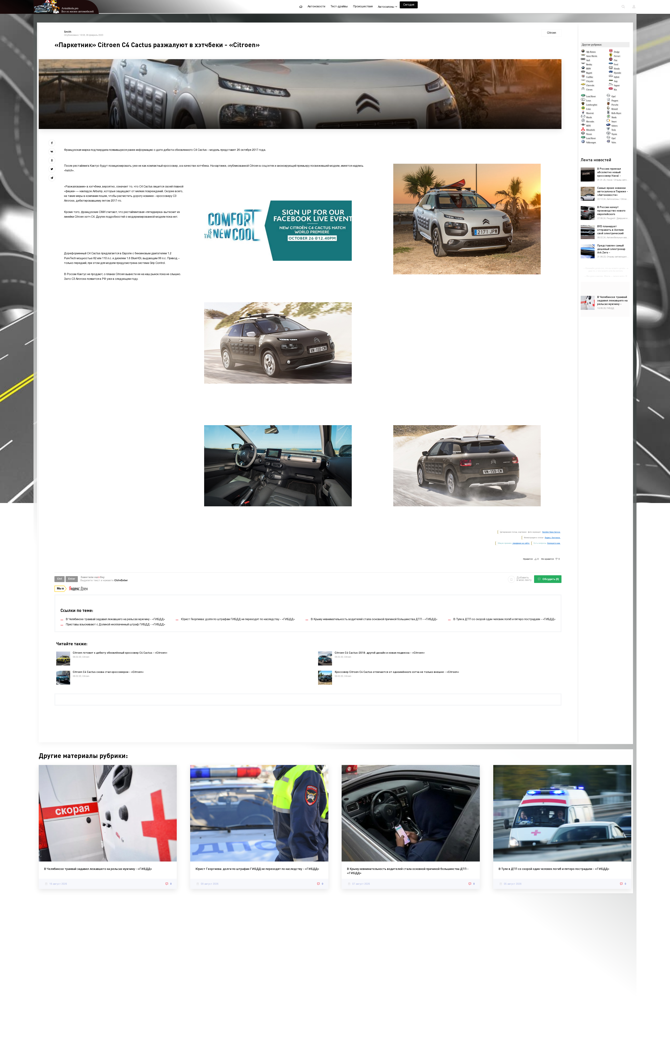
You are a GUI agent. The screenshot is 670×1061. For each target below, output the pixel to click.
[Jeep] (610, 81)
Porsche (614, 104)
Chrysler (589, 81)
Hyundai (617, 73)
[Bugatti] (583, 73)
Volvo (613, 142)
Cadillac (589, 77)
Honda (617, 68)
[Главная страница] (300, 6)
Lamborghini (591, 104)
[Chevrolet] (583, 85)
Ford (616, 64)
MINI (588, 125)
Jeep (615, 81)
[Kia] (610, 89)
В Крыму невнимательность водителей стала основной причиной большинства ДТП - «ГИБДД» (407, 871)
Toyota (614, 134)
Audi (588, 60)
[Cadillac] (583, 77)
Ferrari (617, 56)
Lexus (588, 100)
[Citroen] (583, 89)
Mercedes (590, 121)
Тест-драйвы (339, 6)
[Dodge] (610, 52)
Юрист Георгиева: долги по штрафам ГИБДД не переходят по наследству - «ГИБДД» (257, 869)
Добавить (524, 579)
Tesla (613, 130)
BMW (588, 68)
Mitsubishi (590, 130)
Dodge (616, 52)
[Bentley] (583, 64)
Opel (613, 96)
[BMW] (583, 68)
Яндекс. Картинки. (552, 538)
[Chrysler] (583, 81)
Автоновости (316, 6)
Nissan (589, 134)
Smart (613, 121)
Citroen (589, 89)
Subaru (614, 125)
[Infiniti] (610, 77)
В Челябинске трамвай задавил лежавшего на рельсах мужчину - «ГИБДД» (98, 869)
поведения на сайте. (521, 543)
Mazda (589, 117)
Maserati (590, 113)
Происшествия (363, 6)
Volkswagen (591, 142)
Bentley (589, 64)
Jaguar (617, 85)
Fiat (615, 60)
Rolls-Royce (616, 113)
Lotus (588, 109)
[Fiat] (610, 60)
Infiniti (616, 77)
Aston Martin (591, 56)
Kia (615, 89)
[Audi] (583, 60)
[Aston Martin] (583, 56)
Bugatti (589, 73)
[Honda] (610, 68)
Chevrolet (590, 85)
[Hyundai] (610, 73)
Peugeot (614, 100)
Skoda (613, 117)
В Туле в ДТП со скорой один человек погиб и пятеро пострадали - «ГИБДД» (553, 869)
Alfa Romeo (591, 52)
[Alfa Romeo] (583, 52)
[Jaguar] (610, 85)
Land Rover (591, 96)
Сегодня (408, 5)
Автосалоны (386, 7)
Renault (614, 109)
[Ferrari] (610, 56)
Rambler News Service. (551, 532)
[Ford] (610, 64)
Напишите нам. (553, 543)
